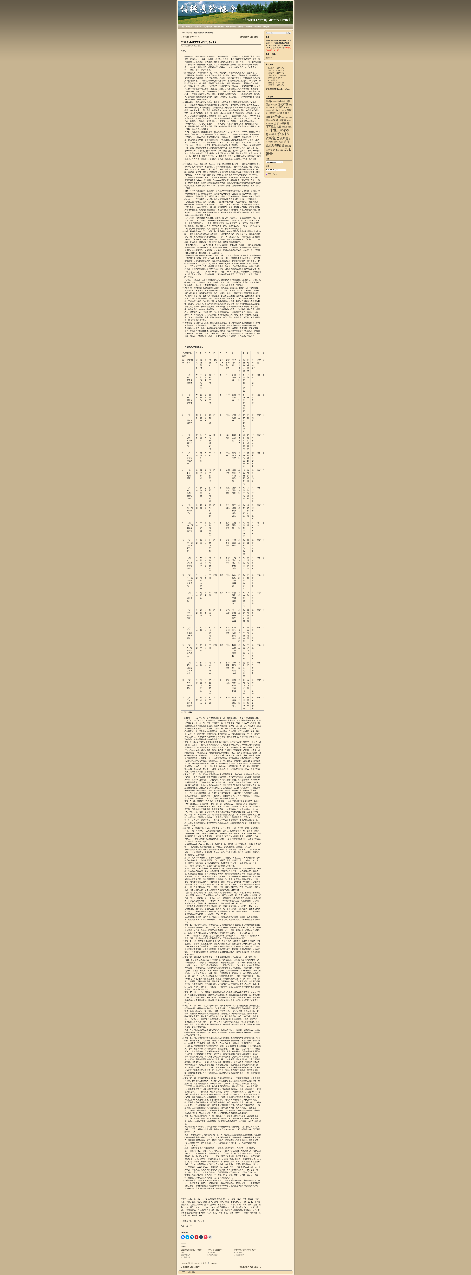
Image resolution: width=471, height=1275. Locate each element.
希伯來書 (281, 120)
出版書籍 (249, 27)
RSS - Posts (272, 174)
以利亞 (275, 101)
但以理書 (274, 105)
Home (183, 33)
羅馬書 (284, 138)
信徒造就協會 (191, 1272)
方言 (200, 1263)
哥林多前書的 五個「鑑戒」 (250, 37)
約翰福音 (273, 138)
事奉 (269, 101)
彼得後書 (270, 123)
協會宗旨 (198, 27)
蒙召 (286, 141)
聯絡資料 (266, 27)
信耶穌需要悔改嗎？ (275, 78)
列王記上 (276, 110)
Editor (200, 46)
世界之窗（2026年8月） (276, 70)
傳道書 (271, 107)
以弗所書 (281, 101)
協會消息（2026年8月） (276, 68)
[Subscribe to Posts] (266, 174)
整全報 (240, 27)
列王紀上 (287, 107)
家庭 (283, 117)
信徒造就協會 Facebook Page (278, 89)
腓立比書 (278, 141)
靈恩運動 (270, 150)
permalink (214, 1263)
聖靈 (204, 1263)
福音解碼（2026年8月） (276, 73)
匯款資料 (269, 58)
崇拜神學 (270, 120)
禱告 (274, 134)
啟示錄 (276, 117)
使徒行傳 (283, 104)
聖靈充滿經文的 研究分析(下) (245, 1250)
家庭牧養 (288, 117)
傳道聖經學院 (219, 27)
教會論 (284, 127)
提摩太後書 (280, 123)
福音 (270, 134)
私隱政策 (257, 27)
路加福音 (278, 145)
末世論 (275, 130)
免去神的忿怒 (272, 80)
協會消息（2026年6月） (276, 83)
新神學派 (289, 127)
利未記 (283, 110)
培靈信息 (189, 33)
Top (465, 1269)
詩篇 (268, 145)
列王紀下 (268, 110)
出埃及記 (279, 107)
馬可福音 (279, 150)
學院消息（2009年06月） (191, 37)
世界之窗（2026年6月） (276, 85)
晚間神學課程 (231, 27)
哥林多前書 (275, 113)
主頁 (182, 27)
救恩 (278, 126)
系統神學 (283, 134)
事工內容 (189, 27)
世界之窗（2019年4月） (216, 1250)
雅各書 (288, 146)
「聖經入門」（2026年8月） (278, 75)
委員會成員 (208, 27)
